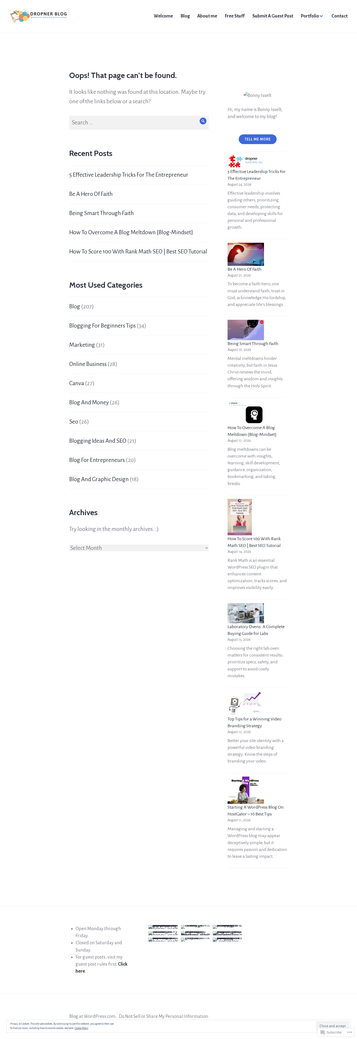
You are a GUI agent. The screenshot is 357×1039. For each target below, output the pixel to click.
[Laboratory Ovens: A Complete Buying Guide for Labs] (246, 613)
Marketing (82, 345)
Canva (76, 383)
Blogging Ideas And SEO (97, 441)
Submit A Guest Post (272, 15)
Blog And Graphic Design (99, 479)
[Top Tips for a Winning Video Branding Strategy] (246, 703)
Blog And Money (89, 402)
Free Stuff (235, 15)
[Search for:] (139, 122)
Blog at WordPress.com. (92, 1016)
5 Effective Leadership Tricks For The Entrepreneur (128, 175)
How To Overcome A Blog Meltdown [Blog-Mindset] (131, 232)
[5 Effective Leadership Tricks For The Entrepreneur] (246, 161)
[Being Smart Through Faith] (246, 330)
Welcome (163, 15)
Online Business (88, 364)
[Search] (203, 121)
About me (207, 15)
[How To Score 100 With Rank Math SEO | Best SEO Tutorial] (240, 517)
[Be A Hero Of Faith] (246, 254)
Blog (185, 15)
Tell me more (258, 139)
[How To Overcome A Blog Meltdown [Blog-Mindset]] (246, 412)
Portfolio (310, 15)
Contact (340, 15)
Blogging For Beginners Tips (102, 325)
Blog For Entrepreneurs (97, 460)
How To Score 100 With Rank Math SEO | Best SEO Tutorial (138, 251)
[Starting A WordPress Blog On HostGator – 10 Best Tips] (246, 790)
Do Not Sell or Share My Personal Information (163, 1016)
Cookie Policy (81, 1028)
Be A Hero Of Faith (91, 194)
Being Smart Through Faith (101, 213)
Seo (73, 421)
